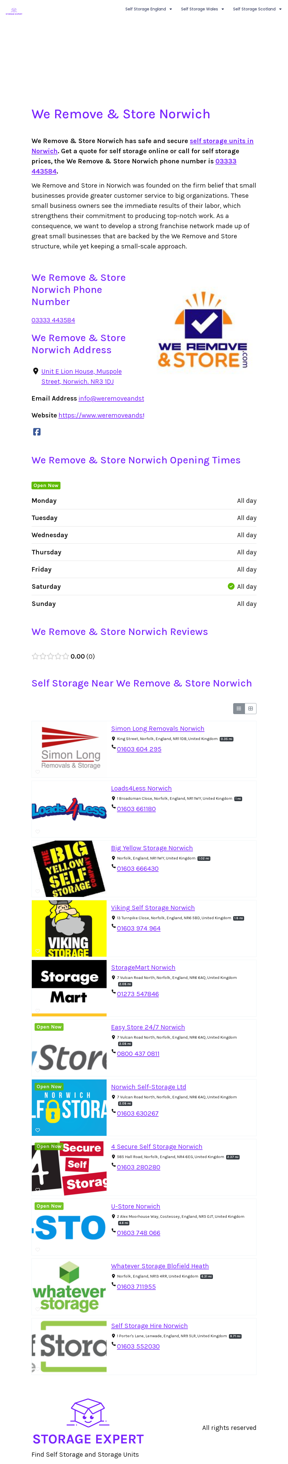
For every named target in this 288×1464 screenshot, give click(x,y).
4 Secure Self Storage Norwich (156, 1146)
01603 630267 (138, 1113)
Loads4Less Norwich (141, 788)
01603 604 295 (139, 749)
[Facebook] (37, 432)
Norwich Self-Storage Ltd (148, 1087)
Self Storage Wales (199, 9)
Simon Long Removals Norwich (157, 728)
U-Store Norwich (135, 1206)
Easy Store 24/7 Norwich (148, 1027)
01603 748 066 (138, 1233)
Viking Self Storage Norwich (153, 908)
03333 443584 (53, 320)
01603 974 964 (139, 928)
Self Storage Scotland (254, 9)
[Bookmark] (38, 772)
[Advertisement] (144, 63)
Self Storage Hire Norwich (149, 1326)
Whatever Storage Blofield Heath (160, 1266)
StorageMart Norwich (143, 967)
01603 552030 (138, 1346)
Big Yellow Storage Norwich (152, 848)
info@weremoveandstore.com (123, 398)
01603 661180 (136, 809)
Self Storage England (145, 9)
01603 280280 (138, 1167)
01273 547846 (138, 994)
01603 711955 (136, 1286)
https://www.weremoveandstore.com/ (115, 415)
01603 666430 (138, 868)
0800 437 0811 (138, 1054)
